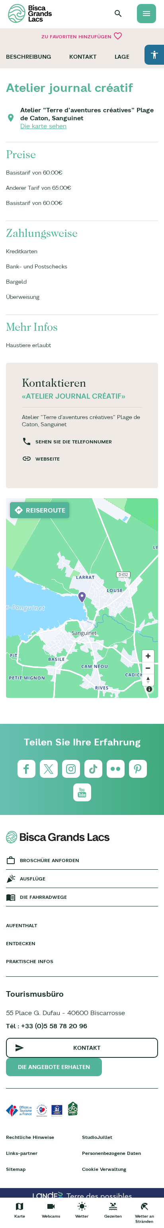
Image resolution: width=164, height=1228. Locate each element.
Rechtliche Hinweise (30, 1137)
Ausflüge (32, 879)
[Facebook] (26, 769)
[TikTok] (93, 769)
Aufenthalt (21, 925)
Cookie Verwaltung (104, 1169)
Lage (122, 56)
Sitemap (15, 1169)
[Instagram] (71, 769)
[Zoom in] (148, 656)
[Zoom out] (148, 668)
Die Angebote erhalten (54, 1067)
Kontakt (83, 56)
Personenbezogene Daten (111, 1153)
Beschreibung (28, 56)
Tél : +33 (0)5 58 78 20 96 (46, 1026)
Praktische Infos (29, 961)
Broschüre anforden (49, 860)
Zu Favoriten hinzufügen (82, 36)
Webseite (47, 459)
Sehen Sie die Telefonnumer (73, 442)
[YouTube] (82, 792)
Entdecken (20, 943)
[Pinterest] (138, 769)
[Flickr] (116, 769)
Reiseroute (45, 510)
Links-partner (21, 1153)
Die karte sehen (43, 126)
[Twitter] (49, 769)
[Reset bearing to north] (148, 680)
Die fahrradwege (43, 897)
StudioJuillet (97, 1137)
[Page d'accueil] (30, 13)
